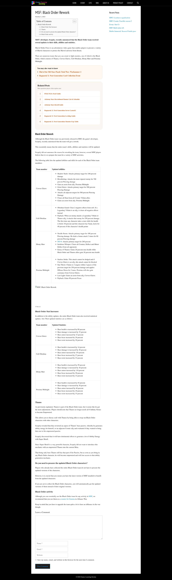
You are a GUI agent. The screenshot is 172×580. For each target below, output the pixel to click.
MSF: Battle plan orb (116, 28)
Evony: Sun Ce (114, 24)
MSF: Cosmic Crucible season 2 (120, 21)
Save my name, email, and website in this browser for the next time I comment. (65, 560)
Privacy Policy (118, 3)
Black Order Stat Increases (49, 27)
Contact (130, 3)
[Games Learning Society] (39, 3)
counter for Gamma (68, 499)
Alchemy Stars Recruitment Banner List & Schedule (62, 99)
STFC (90, 3)
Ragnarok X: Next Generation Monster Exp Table (61, 121)
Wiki (97, 3)
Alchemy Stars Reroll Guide (53, 105)
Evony (82, 3)
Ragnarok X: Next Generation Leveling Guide (59, 116)
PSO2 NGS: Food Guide (52, 93)
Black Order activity (47, 34)
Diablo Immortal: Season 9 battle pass (122, 31)
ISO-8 (59, 241)
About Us (106, 3)
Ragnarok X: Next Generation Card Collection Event (59, 75)
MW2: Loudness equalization (119, 18)
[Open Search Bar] (138, 3)
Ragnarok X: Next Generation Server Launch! (60, 110)
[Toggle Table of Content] (73, 21)
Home (74, 3)
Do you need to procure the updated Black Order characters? (58, 32)
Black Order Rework (44, 24)
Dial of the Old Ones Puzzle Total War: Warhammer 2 (60, 72)
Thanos (43, 29)
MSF (90, 496)
